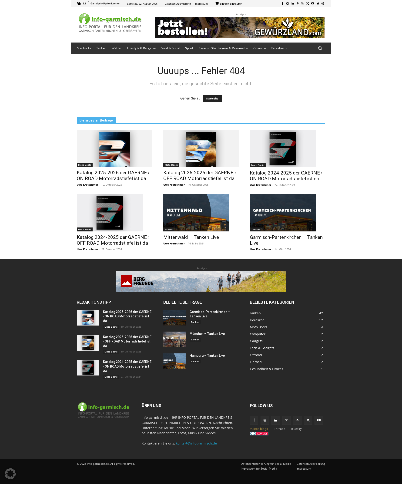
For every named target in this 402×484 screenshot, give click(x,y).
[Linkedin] (292, 3)
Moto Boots (84, 164)
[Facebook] (282, 3)
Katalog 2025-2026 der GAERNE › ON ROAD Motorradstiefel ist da (113, 175)
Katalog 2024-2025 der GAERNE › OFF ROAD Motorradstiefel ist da (113, 240)
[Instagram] (287, 3)
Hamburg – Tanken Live (207, 355)
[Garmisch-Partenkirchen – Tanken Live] (287, 212)
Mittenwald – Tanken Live (191, 237)
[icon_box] (228, 4)
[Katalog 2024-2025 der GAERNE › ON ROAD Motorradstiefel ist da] (287, 148)
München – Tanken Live (207, 334)
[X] (307, 3)
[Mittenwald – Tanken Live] (201, 212)
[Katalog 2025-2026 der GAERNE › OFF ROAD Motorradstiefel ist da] (201, 148)
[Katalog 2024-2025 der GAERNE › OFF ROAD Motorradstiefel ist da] (114, 212)
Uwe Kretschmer (87, 184)
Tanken (169, 229)
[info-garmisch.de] (110, 23)
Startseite (212, 98)
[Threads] (322, 3)
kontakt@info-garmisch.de (196, 443)
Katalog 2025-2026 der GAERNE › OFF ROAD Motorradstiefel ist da (199, 175)
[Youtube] (312, 3)
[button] (319, 48)
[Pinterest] (297, 3)
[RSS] (302, 3)
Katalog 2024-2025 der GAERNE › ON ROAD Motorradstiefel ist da (286, 175)
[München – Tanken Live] (174, 339)
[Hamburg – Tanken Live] (174, 361)
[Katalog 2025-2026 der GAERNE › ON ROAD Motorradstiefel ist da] (114, 148)
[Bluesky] (317, 3)
